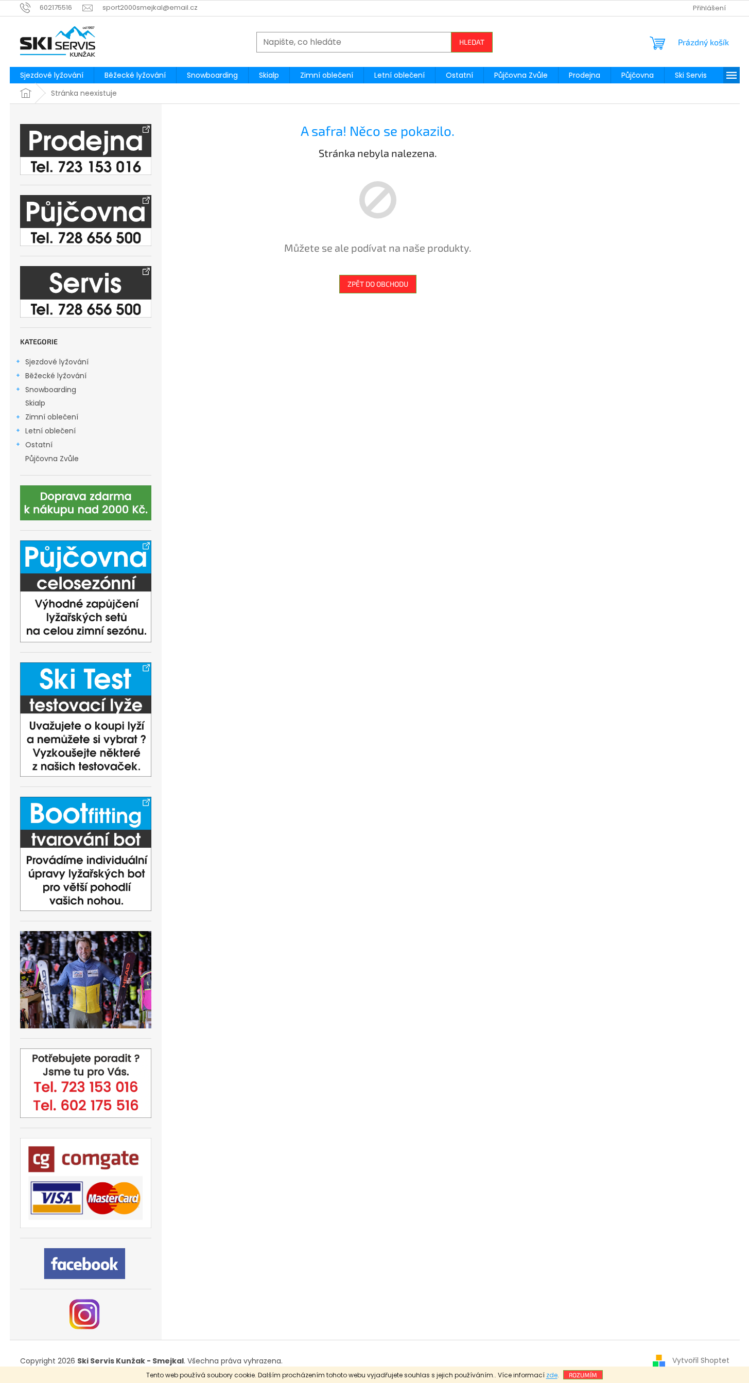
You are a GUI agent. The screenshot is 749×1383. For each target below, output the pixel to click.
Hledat (471, 42)
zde (552, 1375)
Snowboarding (50, 389)
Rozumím (583, 1374)
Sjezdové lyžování (57, 362)
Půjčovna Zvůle (52, 458)
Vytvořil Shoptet (700, 1360)
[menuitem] (52, 75)
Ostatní (39, 445)
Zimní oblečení (51, 417)
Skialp (35, 403)
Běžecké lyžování (55, 376)
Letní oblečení (50, 431)
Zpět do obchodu (377, 283)
